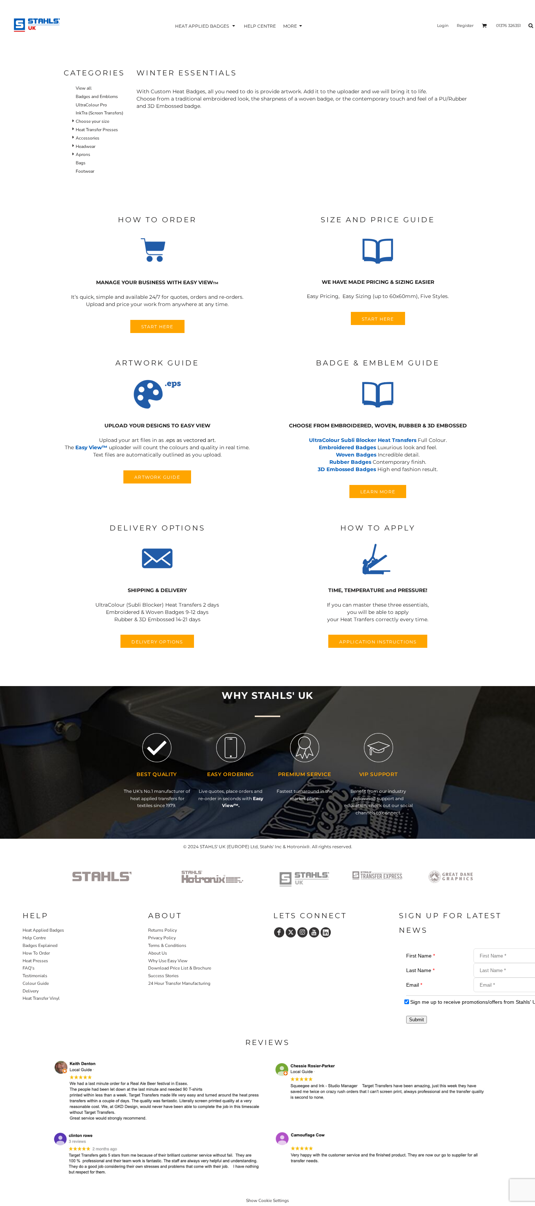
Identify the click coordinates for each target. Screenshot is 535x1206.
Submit (416, 1019)
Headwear (85, 146)
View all (84, 88)
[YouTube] (314, 932)
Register (465, 25)
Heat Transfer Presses (97, 130)
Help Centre (34, 938)
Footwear (85, 171)
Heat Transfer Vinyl (41, 998)
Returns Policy (162, 930)
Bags (81, 163)
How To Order (36, 953)
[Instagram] (302, 932)
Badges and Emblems (97, 96)
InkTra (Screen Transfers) (99, 113)
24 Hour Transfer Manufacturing (179, 983)
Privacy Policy (162, 938)
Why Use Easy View (167, 961)
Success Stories (163, 976)
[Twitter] (291, 932)
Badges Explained (40, 945)
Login (442, 25)
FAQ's (29, 968)
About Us (157, 953)
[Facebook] (279, 932)
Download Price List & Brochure (179, 968)
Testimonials (35, 976)
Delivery (31, 991)
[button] (205, 25)
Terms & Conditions (167, 945)
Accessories (87, 138)
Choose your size (92, 121)
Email (414, 985)
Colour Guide (36, 983)
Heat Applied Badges (43, 930)
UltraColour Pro (91, 105)
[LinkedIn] (326, 932)
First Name (420, 956)
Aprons (83, 154)
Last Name (420, 970)
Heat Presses (35, 961)
